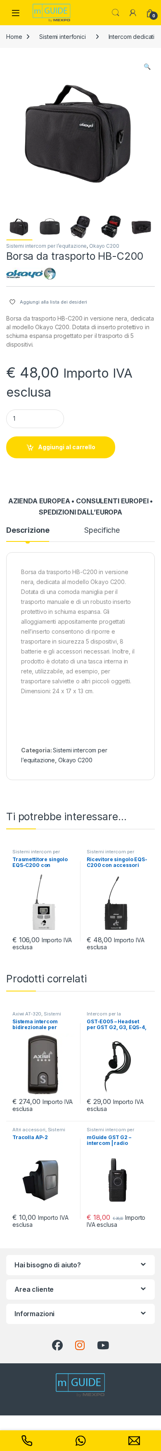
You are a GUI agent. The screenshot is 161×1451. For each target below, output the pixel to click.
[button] (147, 67)
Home (14, 36)
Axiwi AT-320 (26, 1014)
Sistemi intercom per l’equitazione (46, 246)
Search (115, 12)
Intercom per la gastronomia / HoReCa (113, 1016)
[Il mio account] (132, 13)
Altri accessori (28, 1130)
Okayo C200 (104, 246)
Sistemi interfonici (62, 36)
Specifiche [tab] (102, 530)
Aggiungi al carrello (66, 446)
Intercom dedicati (132, 36)
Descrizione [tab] (27, 530)
